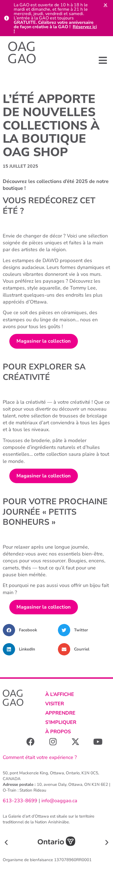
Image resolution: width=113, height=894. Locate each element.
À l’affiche (59, 694)
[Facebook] (30, 741)
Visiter (54, 703)
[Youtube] (98, 741)
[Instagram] (53, 741)
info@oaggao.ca (58, 800)
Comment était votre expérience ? (40, 757)
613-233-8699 (20, 800)
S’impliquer (60, 722)
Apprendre (60, 713)
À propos (58, 731)
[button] (103, 60)
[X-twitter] (75, 741)
